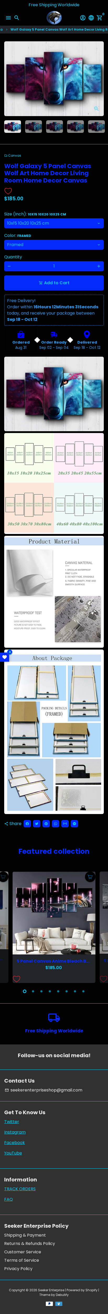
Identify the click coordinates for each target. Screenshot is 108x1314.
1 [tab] (25, 991)
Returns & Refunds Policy (29, 1244)
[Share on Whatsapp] (55, 823)
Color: (17, 235)
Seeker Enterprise (51, 1290)
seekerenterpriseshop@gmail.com (43, 1090)
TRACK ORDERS (20, 1189)
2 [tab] (33, 991)
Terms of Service (21, 1260)
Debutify (62, 1295)
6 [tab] (66, 991)
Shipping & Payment (25, 1235)
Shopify (91, 1290)
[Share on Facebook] (27, 823)
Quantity (13, 257)
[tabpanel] (54, 927)
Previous (9, 926)
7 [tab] (75, 991)
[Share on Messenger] (74, 823)
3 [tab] (41, 991)
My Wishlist (4, 657)
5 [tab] (58, 991)
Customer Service (22, 1252)
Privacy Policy (18, 1269)
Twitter (11, 1122)
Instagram (15, 1132)
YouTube (13, 1153)
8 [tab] (83, 991)
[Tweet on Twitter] (36, 823)
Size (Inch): (35, 214)
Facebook (14, 1143)
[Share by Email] (65, 823)
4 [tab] (50, 991)
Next (99, 79)
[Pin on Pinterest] (46, 823)
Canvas (12, 155)
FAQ (8, 1199)
